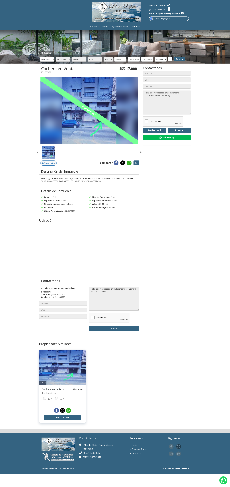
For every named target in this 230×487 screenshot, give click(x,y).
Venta (105, 26)
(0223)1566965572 (92, 457)
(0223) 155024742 (91, 453)
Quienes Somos (120, 26)
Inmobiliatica (56, 468)
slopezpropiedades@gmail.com (164, 13)
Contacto (135, 26)
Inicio (134, 445)
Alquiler (94, 26)
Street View (50, 163)
